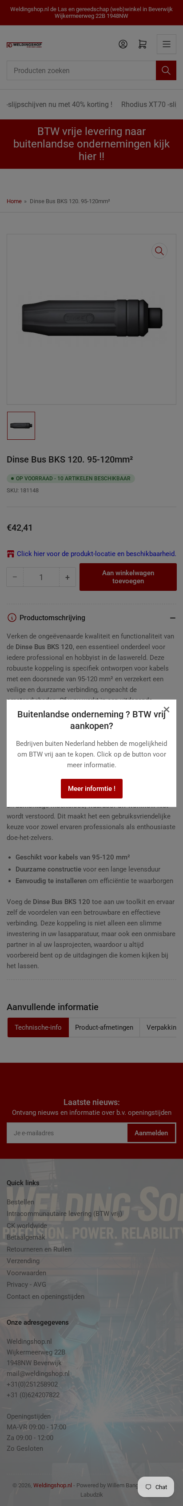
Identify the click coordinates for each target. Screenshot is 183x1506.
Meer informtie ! (91, 789)
